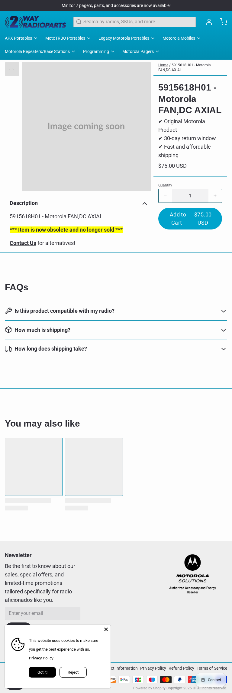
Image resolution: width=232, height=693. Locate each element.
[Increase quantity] (215, 196)
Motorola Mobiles (179, 38)
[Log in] (207, 21)
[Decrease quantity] (165, 196)
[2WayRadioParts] (35, 22)
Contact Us (23, 243)
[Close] (106, 629)
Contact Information (118, 668)
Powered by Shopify (149, 688)
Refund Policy (181, 668)
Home (163, 65)
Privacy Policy (153, 668)
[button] (190, 218)
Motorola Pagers (138, 51)
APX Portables (18, 38)
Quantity (165, 185)
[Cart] (221, 21)
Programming (96, 51)
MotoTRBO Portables (65, 38)
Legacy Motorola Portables (123, 38)
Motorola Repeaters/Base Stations (37, 51)
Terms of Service (212, 668)
